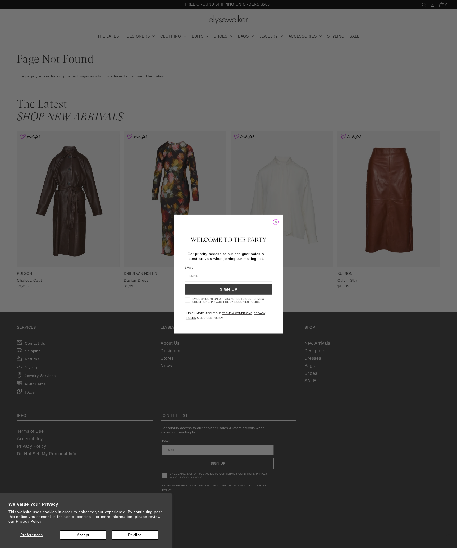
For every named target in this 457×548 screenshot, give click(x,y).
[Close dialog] (276, 222)
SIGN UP (228, 289)
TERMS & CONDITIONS (237, 313)
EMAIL (189, 267)
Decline (135, 535)
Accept (83, 535)
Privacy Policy (29, 521)
